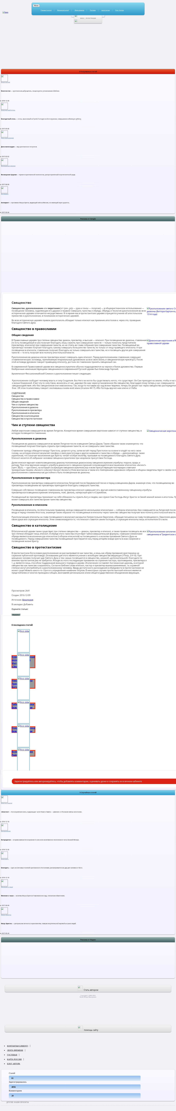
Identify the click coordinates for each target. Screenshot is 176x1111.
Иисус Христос (6, 915)
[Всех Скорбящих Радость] (23, 736)
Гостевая (93, 10)
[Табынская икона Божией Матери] (23, 688)
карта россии (105, 10)
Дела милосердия (7, 138)
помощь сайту (91, 1030)
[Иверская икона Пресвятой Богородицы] (23, 664)
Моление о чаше (7, 887)
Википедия (27, 599)
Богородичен (6, 831)
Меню (36, 6)
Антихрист (5, 194)
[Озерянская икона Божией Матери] (23, 712)
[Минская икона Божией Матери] (23, 759)
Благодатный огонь (8, 110)
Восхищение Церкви (8, 166)
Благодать (5, 859)
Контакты (63, 10)
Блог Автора (119, 10)
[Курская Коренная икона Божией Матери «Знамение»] (23, 641)
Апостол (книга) (6, 803)
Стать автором (91, 989)
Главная (46, 10)
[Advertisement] (88, 259)
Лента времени (79, 10)
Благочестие (5, 82)
